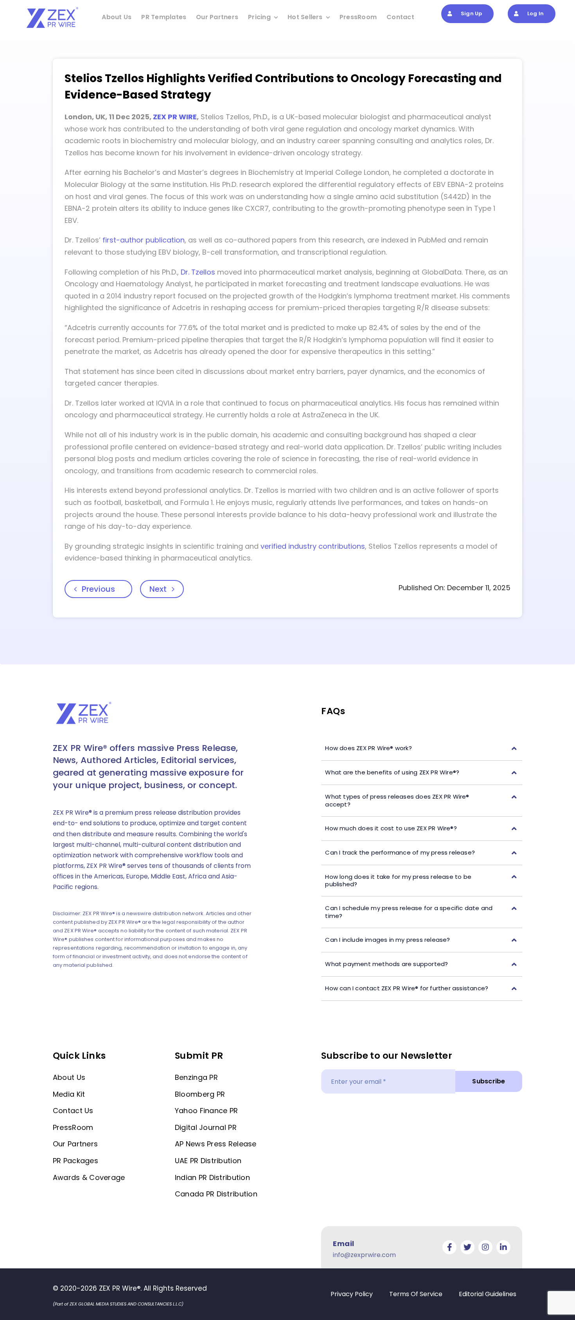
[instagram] (485, 1247)
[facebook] (449, 1247)
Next (158, 589)
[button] (421, 748)
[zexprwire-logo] (52, 8)
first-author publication (143, 240)
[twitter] (467, 1247)
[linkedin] (503, 1247)
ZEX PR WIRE (175, 117)
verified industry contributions (313, 546)
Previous (98, 589)
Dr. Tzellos (198, 272)
